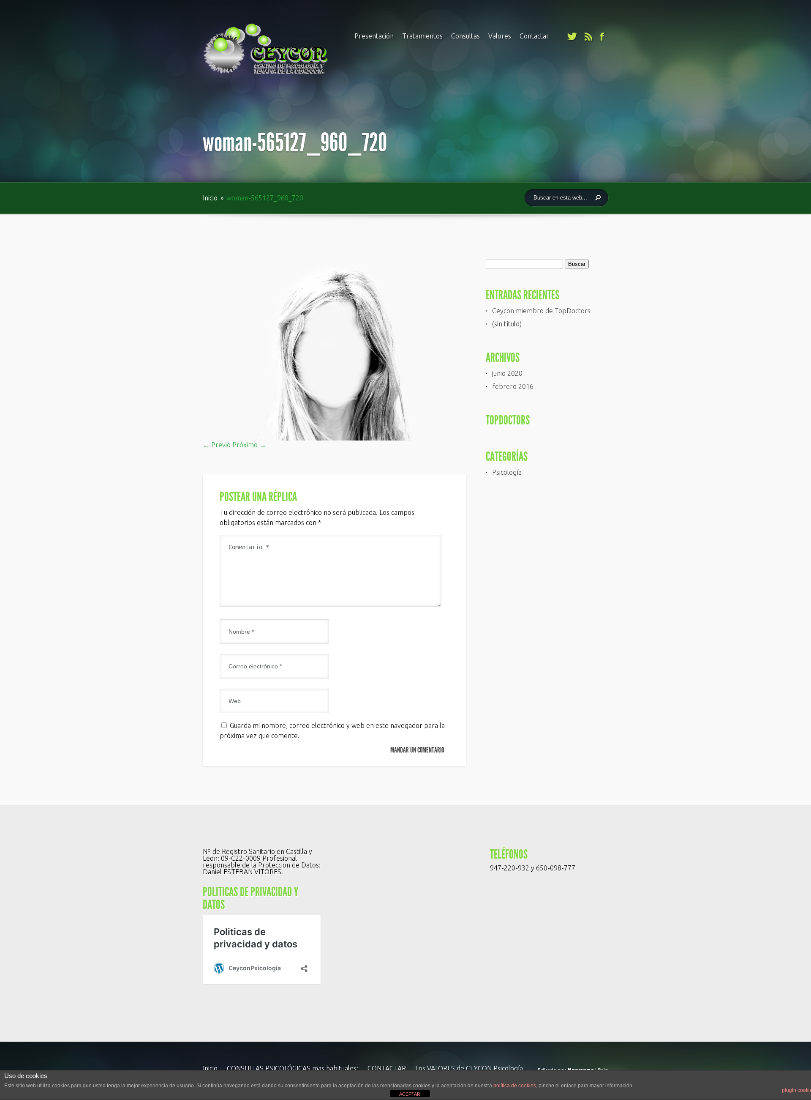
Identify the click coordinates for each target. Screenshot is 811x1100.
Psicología (507, 472)
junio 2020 (507, 373)
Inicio (211, 198)
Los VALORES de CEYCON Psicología (469, 1068)
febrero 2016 (512, 386)
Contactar (534, 36)
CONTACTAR (386, 1068)
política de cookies (514, 1086)
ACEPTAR (409, 1094)
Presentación (374, 36)
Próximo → (249, 445)
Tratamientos (422, 36)
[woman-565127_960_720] (334, 438)
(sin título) (507, 324)
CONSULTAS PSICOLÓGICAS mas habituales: (292, 1068)
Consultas (465, 36)
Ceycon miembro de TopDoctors (541, 311)
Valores (499, 36)
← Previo (217, 445)
